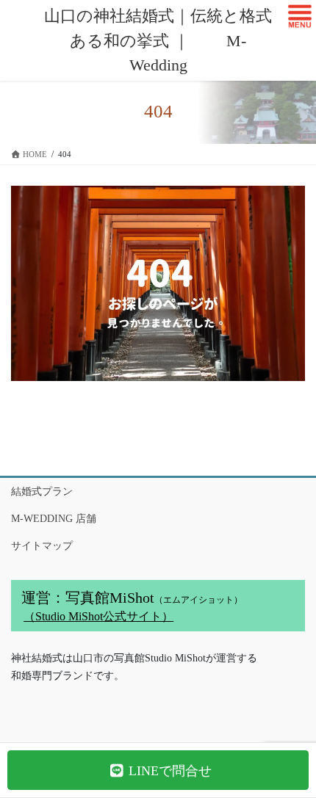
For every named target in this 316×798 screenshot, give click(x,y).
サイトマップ (42, 545)
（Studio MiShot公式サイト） (98, 616)
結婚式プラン (42, 491)
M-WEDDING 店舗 (53, 518)
